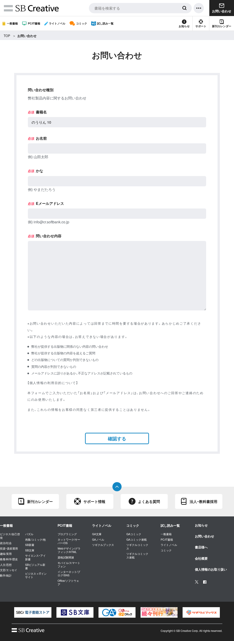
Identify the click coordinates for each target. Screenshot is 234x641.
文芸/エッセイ (8, 570)
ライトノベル (57, 23)
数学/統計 (6, 575)
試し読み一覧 (105, 23)
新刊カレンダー (221, 26)
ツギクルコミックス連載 (137, 555)
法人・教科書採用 (203, 501)
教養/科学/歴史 (9, 559)
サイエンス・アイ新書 (35, 557)
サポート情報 (94, 501)
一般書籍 (12, 23)
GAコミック (133, 534)
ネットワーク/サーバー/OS (69, 541)
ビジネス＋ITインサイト (36, 575)
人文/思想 (6, 564)
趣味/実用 (6, 554)
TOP (7, 35)
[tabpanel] (32, 612)
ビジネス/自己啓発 (10, 535)
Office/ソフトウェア (68, 582)
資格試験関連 (66, 557)
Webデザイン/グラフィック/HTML (69, 550)
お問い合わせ (204, 536)
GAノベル (98, 539)
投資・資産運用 (9, 548)
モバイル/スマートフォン (69, 564)
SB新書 (29, 545)
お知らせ (184, 26)
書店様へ (201, 547)
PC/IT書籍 (34, 23)
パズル (29, 534)
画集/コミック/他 (35, 539)
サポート (200, 26)
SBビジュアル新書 (35, 566)
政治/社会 (6, 543)
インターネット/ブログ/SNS (69, 573)
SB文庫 (29, 550)
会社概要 (201, 558)
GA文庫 (96, 534)
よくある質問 (149, 501)
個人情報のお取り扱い (211, 569)
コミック (81, 23)
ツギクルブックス (103, 545)
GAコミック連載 (136, 539)
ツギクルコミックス (137, 546)
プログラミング (67, 534)
